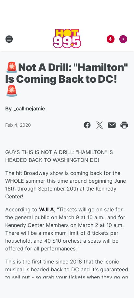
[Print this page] (124, 125)
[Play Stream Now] (123, 39)
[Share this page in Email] (111, 125)
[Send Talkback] (110, 39)
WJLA (46, 209)
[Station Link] (67, 39)
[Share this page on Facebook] (87, 125)
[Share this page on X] (99, 125)
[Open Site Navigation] (9, 39)
